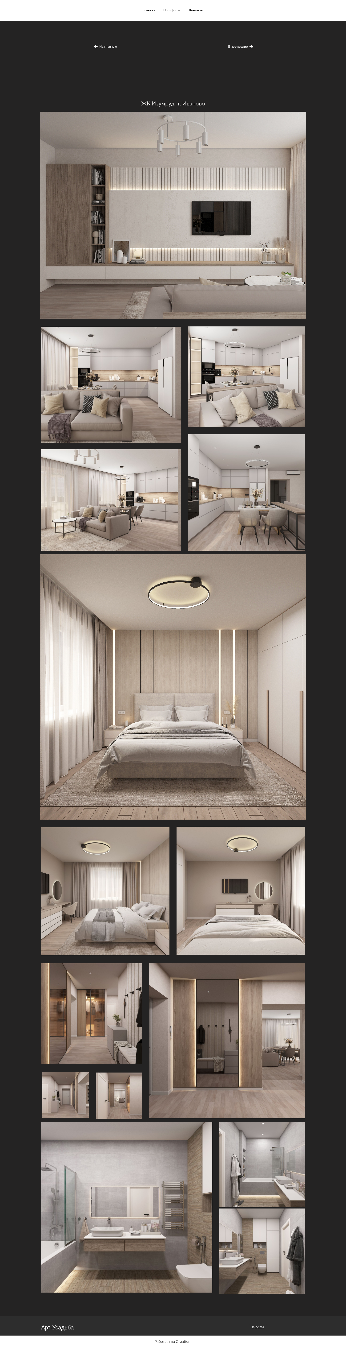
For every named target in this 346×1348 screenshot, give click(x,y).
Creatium (184, 1341)
